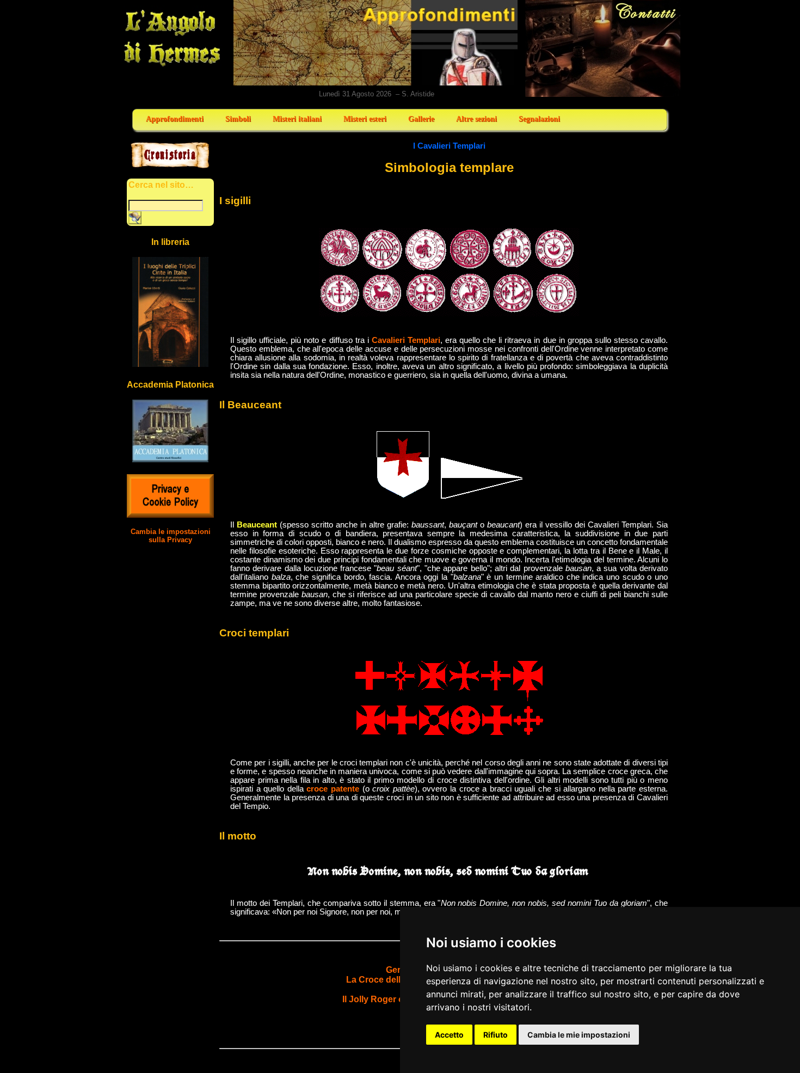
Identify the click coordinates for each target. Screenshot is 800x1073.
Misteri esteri (364, 119)
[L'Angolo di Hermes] (172, 65)
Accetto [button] (449, 1034)
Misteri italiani (297, 119)
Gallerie (421, 119)
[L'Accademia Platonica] (170, 459)
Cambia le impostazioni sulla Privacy (171, 536)
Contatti (603, 48)
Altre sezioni (476, 119)
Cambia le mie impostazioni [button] (578, 1034)
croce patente (332, 788)
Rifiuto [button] (495, 1034)
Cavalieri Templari (406, 340)
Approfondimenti (175, 119)
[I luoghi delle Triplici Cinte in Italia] (170, 364)
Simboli (238, 119)
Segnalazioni (539, 119)
